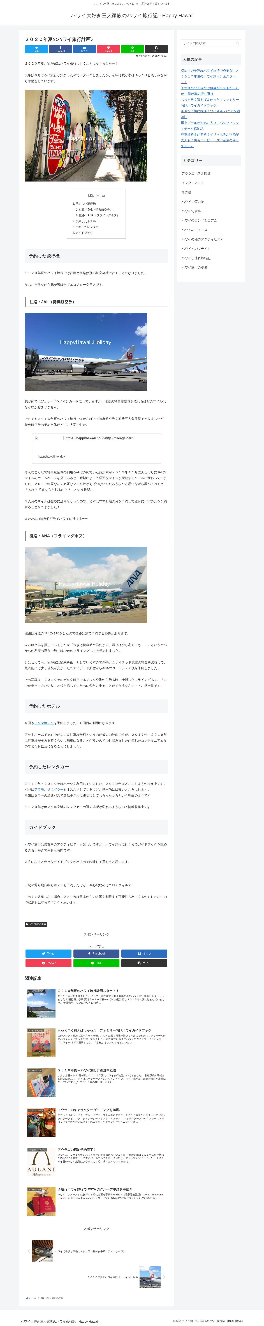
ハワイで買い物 (193, 202)
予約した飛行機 (86, 203)
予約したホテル (86, 221)
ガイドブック (84, 232)
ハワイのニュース (194, 230)
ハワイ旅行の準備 (37, 924)
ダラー (58, 789)
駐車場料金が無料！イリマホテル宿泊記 (210, 134)
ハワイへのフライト (196, 249)
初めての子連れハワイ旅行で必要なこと (210, 70)
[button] (237, 43)
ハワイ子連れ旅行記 (196, 258)
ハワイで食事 (191, 211)
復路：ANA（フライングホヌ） (99, 215)
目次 (91, 195)
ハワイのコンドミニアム (199, 220)
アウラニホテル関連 (196, 173)
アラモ (39, 789)
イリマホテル (44, 723)
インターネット (193, 183)
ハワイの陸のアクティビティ (203, 239)
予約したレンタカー (88, 227)
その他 (186, 192)
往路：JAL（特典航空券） (96, 209)
